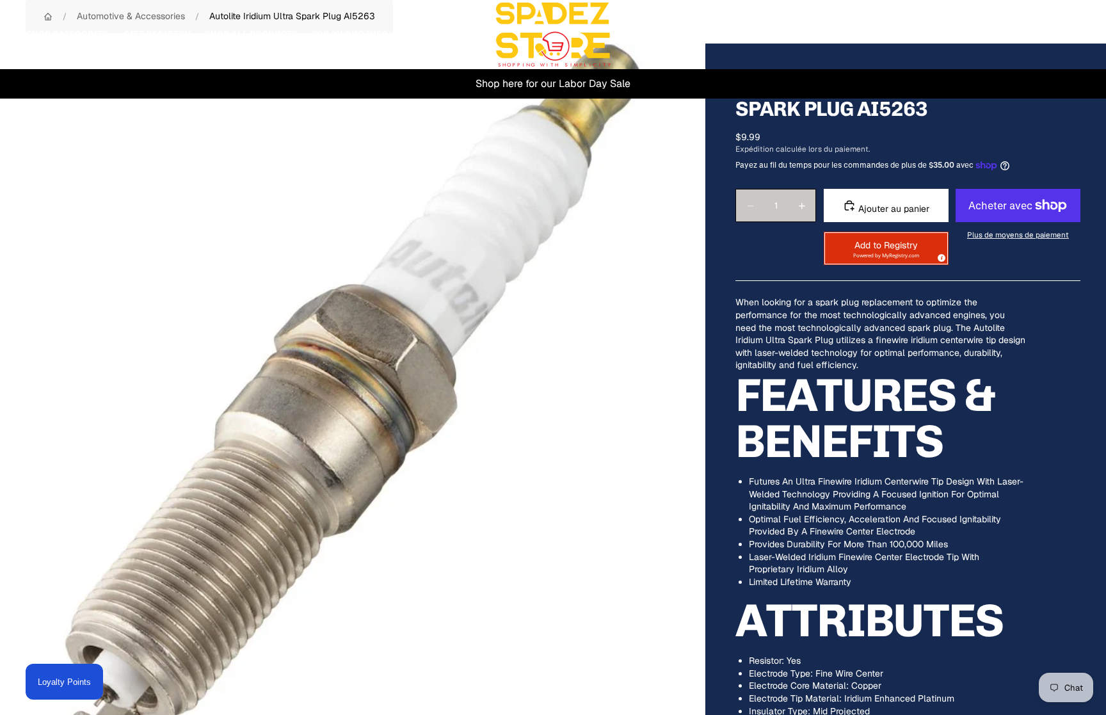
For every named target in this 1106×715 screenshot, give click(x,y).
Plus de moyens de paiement (1018, 234)
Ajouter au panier (892, 208)
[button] (886, 248)
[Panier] (1066, 34)
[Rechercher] (1011, 34)
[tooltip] (939, 256)
